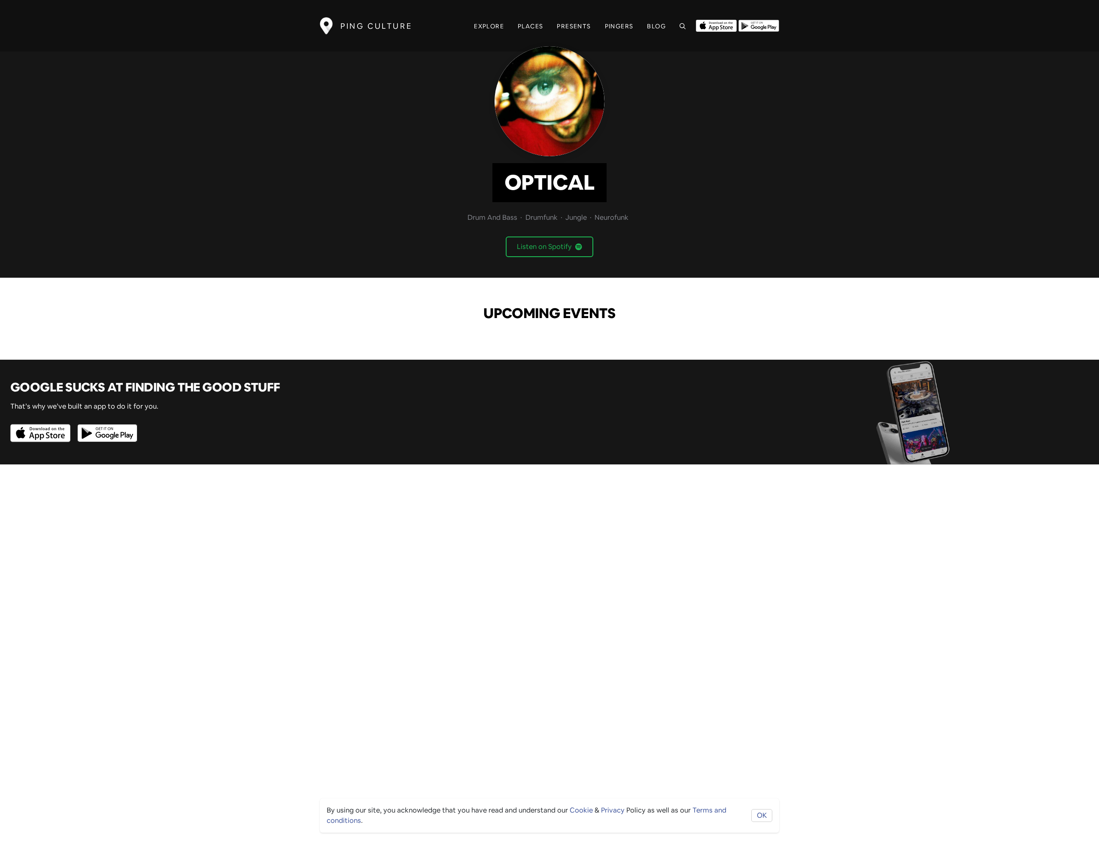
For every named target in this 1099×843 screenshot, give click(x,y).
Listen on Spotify (544, 246)
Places (530, 26)
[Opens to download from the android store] (758, 24)
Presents (574, 26)
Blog (656, 26)
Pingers (619, 26)
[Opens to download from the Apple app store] (716, 24)
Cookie (581, 810)
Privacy (613, 810)
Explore (489, 26)
